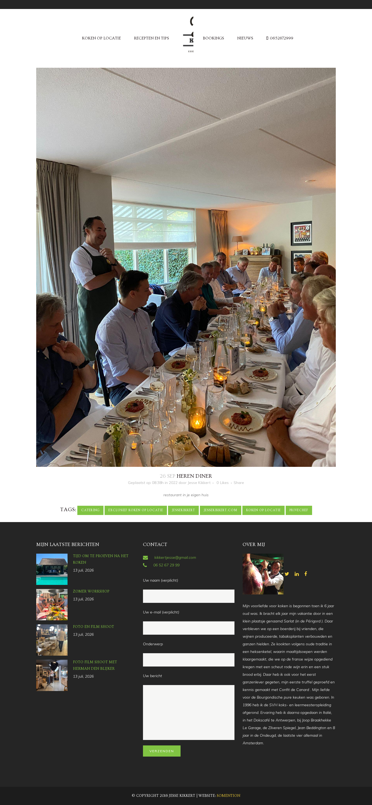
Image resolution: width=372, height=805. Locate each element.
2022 (173, 482)
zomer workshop (91, 591)
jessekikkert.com (220, 510)
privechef (298, 510)
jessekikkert (183, 510)
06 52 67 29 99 (166, 565)
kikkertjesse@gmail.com (175, 557)
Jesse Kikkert (199, 482)
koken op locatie (263, 510)
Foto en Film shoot (93, 627)
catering (90, 510)
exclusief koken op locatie (135, 510)
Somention (228, 796)
